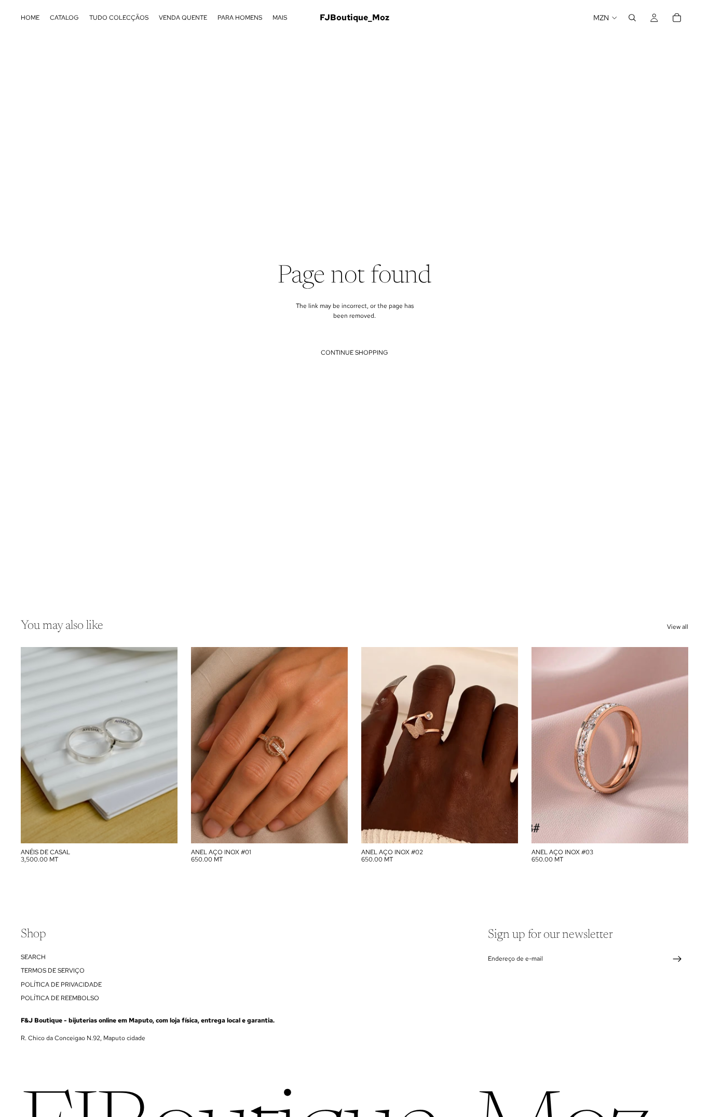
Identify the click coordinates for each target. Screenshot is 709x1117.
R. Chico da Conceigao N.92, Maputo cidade (83, 1038)
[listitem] (279, 18)
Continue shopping (354, 352)
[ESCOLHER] (161, 827)
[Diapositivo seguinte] (162, 745)
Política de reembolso (60, 997)
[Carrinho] (676, 17)
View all (677, 627)
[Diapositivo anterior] (36, 745)
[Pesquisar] (632, 17)
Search (33, 956)
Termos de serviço (53, 970)
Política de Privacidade (61, 984)
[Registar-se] (677, 959)
